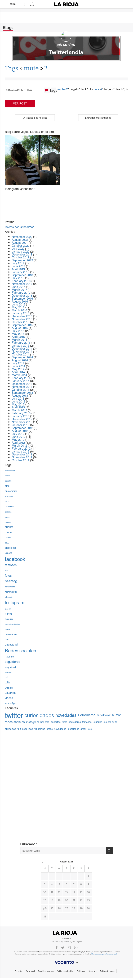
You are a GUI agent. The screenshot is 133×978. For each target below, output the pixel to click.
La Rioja (66, 933)
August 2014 (20, 360)
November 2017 (22, 283)
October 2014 (20, 354)
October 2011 (20, 460)
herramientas (11, 591)
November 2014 (22, 351)
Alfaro (7, 475)
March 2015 (19, 339)
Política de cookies (107, 971)
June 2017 (18, 286)
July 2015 (18, 330)
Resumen (10, 656)
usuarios (10, 693)
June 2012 (18, 436)
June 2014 (18, 366)
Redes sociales (20, 650)
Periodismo (86, 714)
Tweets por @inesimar (19, 227)
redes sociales (15, 722)
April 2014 (18, 372)
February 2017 (21, 292)
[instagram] (69, 947)
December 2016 (22, 295)
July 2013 (18, 398)
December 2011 (22, 454)
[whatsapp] (76, 947)
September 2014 (22, 357)
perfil (7, 639)
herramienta (10, 586)
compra (8, 522)
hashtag (11, 580)
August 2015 (20, 328)
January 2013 (20, 416)
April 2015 (18, 336)
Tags (11, 68)
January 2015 (20, 345)
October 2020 (20, 245)
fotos (8, 575)
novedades (11, 634)
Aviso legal (30, 971)
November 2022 (22, 236)
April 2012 (18, 442)
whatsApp (10, 703)
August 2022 (20, 239)
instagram (14, 602)
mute (31, 68)
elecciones (10, 547)
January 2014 (20, 380)
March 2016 (19, 310)
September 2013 (22, 392)
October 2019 (20, 257)
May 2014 (18, 369)
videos (9, 698)
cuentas (8, 532)
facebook (15, 558)
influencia (8, 597)
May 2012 (18, 439)
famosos (11, 565)
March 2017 (19, 289)
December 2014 (22, 348)
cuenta (9, 527)
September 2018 (22, 275)
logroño (8, 613)
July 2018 (18, 278)
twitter (14, 714)
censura (8, 511)
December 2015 (22, 316)
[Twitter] (63, 947)
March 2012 (19, 445)
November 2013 (22, 386)
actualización (10, 470)
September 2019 (22, 260)
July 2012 (18, 433)
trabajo (8, 672)
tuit (6, 677)
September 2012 (22, 428)
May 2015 (18, 333)
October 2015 (20, 322)
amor (7, 485)
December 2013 (22, 383)
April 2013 (18, 407)
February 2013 (21, 413)
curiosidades (39, 714)
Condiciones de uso (45, 971)
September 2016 (22, 298)
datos (8, 537)
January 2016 (20, 313)
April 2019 (18, 269)
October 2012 (20, 425)
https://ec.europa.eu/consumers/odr (104, 954)
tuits (7, 682)
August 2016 (20, 301)
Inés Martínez (66, 44)
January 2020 (20, 251)
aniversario (11, 491)
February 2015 (21, 342)
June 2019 (18, 266)
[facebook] (56, 947)
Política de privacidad (65, 971)
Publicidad (81, 971)
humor (116, 715)
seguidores (12, 661)
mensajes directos (12, 624)
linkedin (8, 608)
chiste (7, 517)
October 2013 (20, 389)
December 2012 (22, 419)
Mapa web (92, 971)
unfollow (9, 687)
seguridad (10, 667)
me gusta (9, 618)
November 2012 (22, 422)
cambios (9, 506)
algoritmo (8, 480)
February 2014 (21, 378)
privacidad (11, 644)
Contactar (19, 971)
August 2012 (20, 430)
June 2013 (18, 401)
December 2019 (22, 254)
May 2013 (18, 404)
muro (7, 629)
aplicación (9, 496)
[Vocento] (66, 962)
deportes (55, 722)
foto (6, 570)
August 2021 (20, 242)
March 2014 (19, 375)
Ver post (20, 103)
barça (7, 501)
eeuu (7, 542)
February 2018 (21, 280)
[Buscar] (109, 850)
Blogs (8, 28)
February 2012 (21, 448)
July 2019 (18, 263)
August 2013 (20, 395)
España (8, 552)
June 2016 (18, 304)
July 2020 (18, 248)
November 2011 (22, 457)
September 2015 (22, 325)
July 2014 (18, 363)
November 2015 (22, 319)
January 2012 (20, 451)
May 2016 (18, 307)
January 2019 (20, 272)
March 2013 (19, 410)
